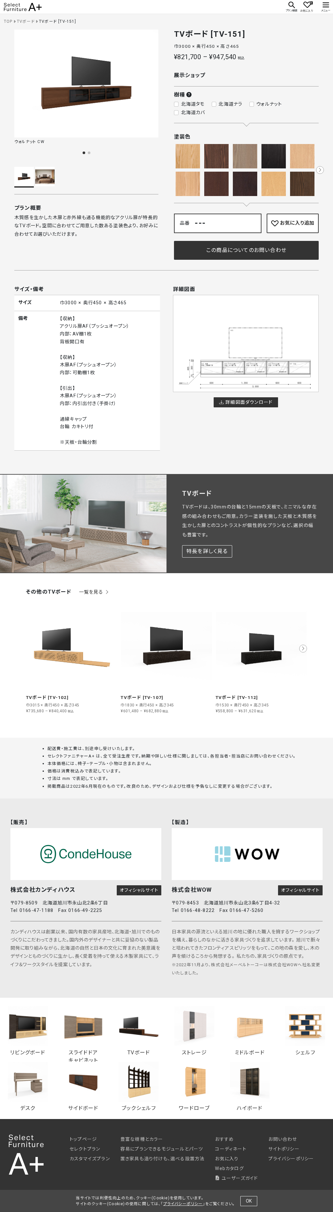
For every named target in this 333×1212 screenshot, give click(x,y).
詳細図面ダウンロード (248, 402)
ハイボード (249, 1108)
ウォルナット (269, 104)
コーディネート (230, 1149)
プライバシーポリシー (291, 1158)
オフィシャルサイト (139, 890)
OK (249, 1201)
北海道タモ (193, 104)
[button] (84, 153)
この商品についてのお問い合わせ (246, 250)
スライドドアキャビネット (83, 1054)
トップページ (83, 1139)
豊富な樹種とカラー (141, 1139)
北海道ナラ (230, 104)
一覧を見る (92, 592)
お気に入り (226, 1158)
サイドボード (83, 1108)
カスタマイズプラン (90, 1158)
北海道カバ (193, 112)
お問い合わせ (282, 1139)
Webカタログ (229, 1168)
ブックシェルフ (139, 1108)
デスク (27, 1108)
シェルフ (305, 1052)
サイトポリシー (283, 1149)
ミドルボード (250, 1052)
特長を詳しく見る (207, 551)
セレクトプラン (85, 1149)
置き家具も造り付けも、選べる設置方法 (162, 1158)
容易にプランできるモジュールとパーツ (161, 1149)
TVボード (26, 21)
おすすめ (224, 1139)
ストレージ (194, 1052)
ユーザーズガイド (239, 1178)
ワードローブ (194, 1108)
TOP (8, 21)
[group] (71, 657)
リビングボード (27, 1052)
